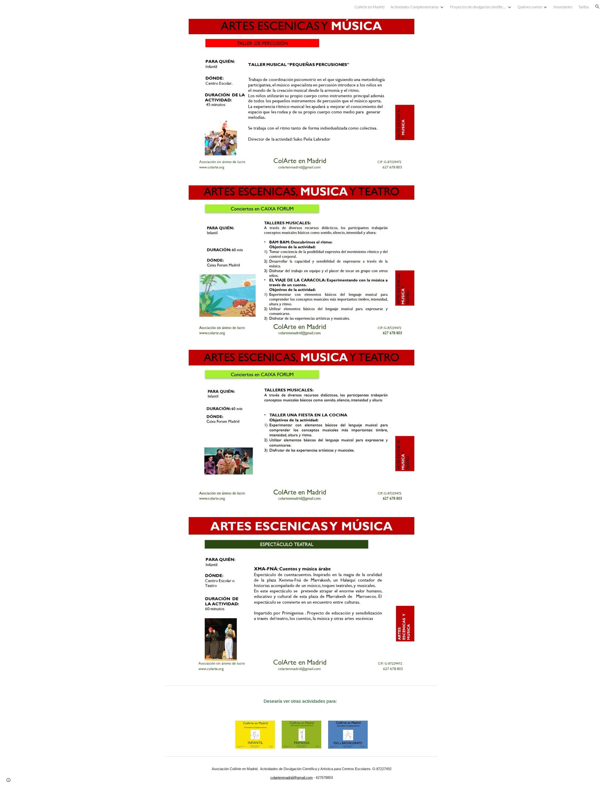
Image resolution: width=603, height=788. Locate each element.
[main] (301, 701)
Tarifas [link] (584, 6)
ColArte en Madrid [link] (369, 6)
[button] (597, 6)
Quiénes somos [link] (529, 6)
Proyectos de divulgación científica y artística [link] (478, 6)
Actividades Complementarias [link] (415, 6)
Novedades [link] (562, 6)
